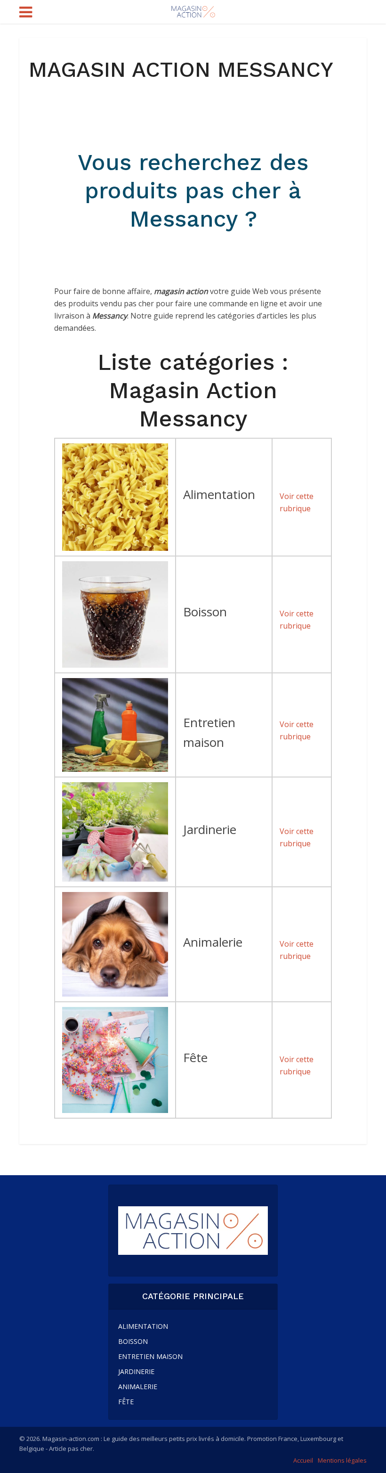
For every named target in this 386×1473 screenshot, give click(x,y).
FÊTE (126, 1401)
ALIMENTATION (143, 1326)
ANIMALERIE (137, 1386)
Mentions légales (342, 1460)
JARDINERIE (136, 1371)
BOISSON (133, 1341)
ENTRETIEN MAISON (150, 1356)
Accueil (303, 1460)
